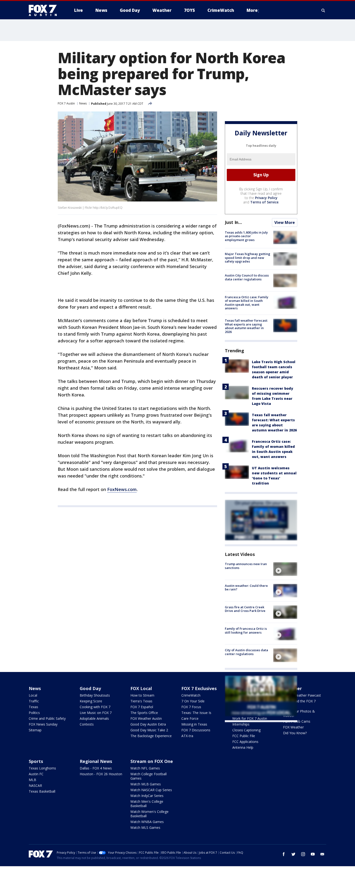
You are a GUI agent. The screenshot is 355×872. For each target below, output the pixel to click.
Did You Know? (295, 733)
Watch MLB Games (145, 784)
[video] (285, 569)
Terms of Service (264, 202)
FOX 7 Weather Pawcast (302, 695)
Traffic (34, 701)
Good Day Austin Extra (148, 724)
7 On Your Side (193, 701)
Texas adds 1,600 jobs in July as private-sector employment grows (246, 236)
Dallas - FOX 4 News (96, 768)
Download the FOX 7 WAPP (299, 703)
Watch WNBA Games (147, 821)
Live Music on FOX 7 (96, 712)
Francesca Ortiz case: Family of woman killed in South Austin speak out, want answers (246, 303)
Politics (34, 712)
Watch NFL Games (145, 768)
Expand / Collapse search (323, 10)
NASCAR (35, 785)
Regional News (96, 761)
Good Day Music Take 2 (149, 730)
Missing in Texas (194, 724)
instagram (303, 854)
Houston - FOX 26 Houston (101, 774)
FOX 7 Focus (191, 707)
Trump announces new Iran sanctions (246, 566)
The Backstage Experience (151, 736)
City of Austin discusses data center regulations (246, 652)
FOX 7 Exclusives (199, 688)
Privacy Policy (266, 197)
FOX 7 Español (141, 707)
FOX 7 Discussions (195, 730)
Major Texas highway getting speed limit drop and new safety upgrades (247, 257)
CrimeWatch (190, 695)
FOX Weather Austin (146, 718)
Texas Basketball (42, 791)
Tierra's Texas (141, 701)
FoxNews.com (122, 489)
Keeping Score (91, 701)
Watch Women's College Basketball (149, 813)
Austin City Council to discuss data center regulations (247, 277)
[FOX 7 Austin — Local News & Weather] (45, 10)
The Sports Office (144, 712)
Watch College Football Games (148, 776)
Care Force (190, 718)
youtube (313, 854)
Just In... (233, 222)
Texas (33, 707)
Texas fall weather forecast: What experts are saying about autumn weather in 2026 (246, 326)
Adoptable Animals (94, 718)
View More (284, 222)
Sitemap (35, 730)
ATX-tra (187, 736)
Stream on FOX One (151, 761)
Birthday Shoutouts (95, 695)
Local (33, 695)
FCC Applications (245, 741)
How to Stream (142, 695)
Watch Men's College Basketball (146, 803)
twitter (293, 854)
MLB (32, 779)
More (252, 10)
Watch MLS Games (145, 827)
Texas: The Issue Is (196, 712)
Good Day (90, 688)
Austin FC (36, 774)
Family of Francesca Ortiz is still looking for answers (246, 630)
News (83, 103)
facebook (284, 854)
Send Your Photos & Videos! (299, 713)
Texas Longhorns (42, 768)
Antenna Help (242, 747)
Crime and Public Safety (47, 718)
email (322, 854)
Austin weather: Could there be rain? (246, 587)
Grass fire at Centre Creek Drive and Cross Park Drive (245, 609)
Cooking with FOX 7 (95, 707)
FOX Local (141, 688)
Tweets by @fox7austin (246, 728)
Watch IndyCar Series (146, 795)
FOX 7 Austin (66, 103)
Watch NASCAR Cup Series (151, 790)
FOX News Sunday (43, 724)
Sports (36, 761)
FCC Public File (243, 736)
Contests (87, 724)
